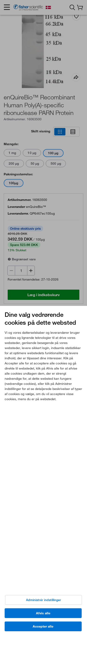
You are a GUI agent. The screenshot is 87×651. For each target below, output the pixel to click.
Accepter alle (43, 626)
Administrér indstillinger (43, 600)
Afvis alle (43, 613)
